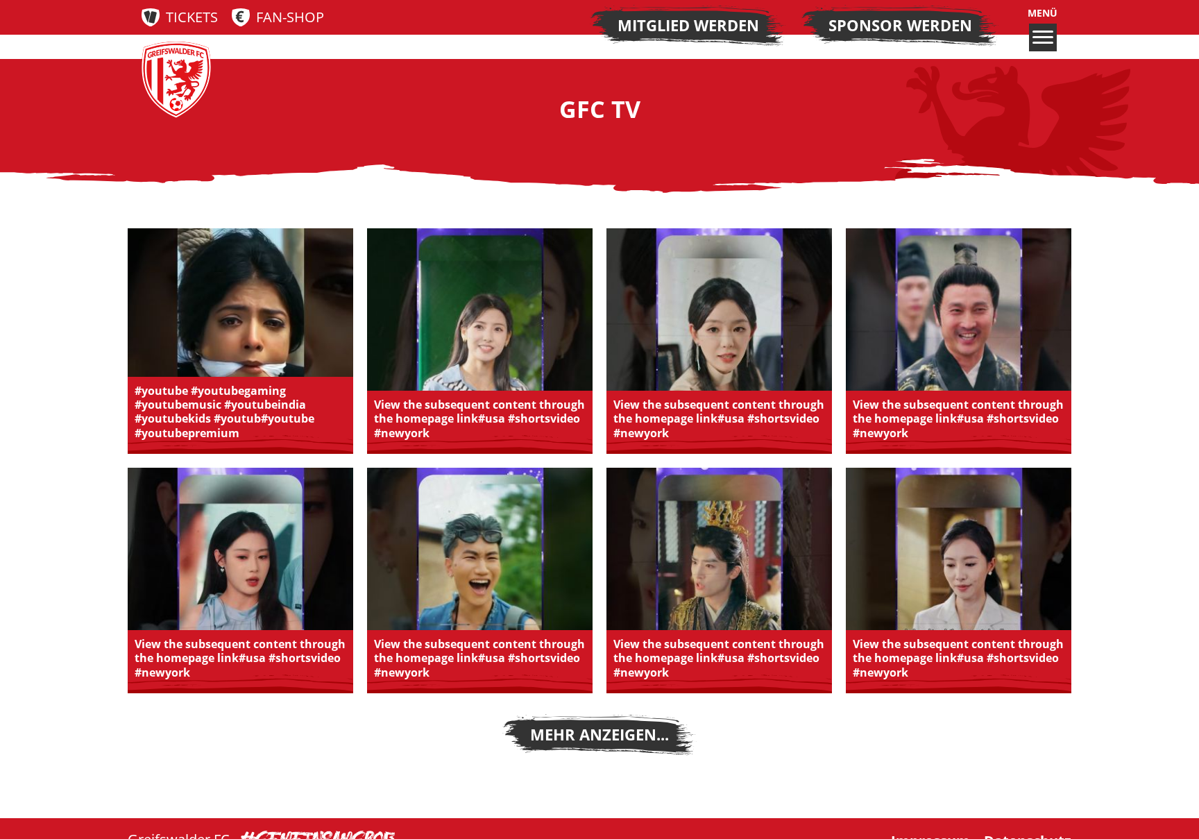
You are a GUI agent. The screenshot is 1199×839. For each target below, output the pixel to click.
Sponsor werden (900, 25)
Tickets (192, 17)
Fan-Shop (290, 17)
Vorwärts (599, 735)
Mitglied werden (688, 25)
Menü (1042, 13)
